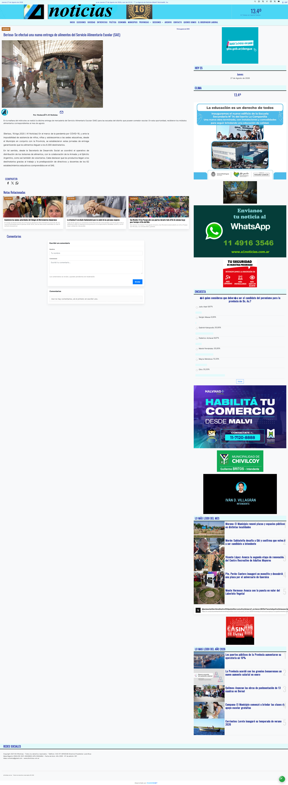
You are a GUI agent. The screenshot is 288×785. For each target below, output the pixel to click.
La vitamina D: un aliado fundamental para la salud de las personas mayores (93, 220)
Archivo (168, 22)
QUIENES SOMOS (190, 22)
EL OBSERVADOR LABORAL (208, 22)
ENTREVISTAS (102, 22)
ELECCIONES (81, 22)
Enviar (137, 282)
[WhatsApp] (260, 2)
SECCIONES (157, 22)
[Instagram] (272, 2)
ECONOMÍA (122, 22)
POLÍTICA (112, 22)
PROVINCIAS (144, 22)
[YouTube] (279, 2)
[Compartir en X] (12, 183)
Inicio (72, 22)
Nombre (52, 249)
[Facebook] (268, 2)
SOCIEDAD (91, 22)
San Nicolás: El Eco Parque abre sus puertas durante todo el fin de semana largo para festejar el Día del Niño (157, 221)
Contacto (177, 22)
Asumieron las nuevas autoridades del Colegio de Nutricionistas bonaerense (30, 220)
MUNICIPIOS (132, 22)
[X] (264, 2)
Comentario (53, 258)
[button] (256, 2)
